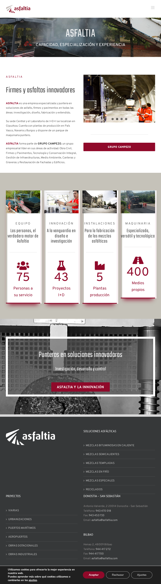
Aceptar (94, 575)
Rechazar (118, 575)
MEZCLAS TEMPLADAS (100, 463)
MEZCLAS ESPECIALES (100, 480)
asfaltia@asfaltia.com (104, 520)
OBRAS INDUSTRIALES (22, 554)
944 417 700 (96, 553)
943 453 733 (96, 515)
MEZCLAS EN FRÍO (97, 472)
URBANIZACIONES (20, 519)
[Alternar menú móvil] (153, 8)
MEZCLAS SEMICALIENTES (102, 454)
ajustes (33, 580)
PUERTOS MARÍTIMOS (22, 528)
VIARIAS (13, 510)
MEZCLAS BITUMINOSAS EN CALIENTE (110, 445)
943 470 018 (103, 511)
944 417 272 (103, 549)
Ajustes (141, 575)
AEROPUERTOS (17, 537)
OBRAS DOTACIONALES (23, 545)
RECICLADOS (94, 489)
